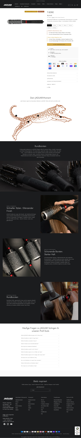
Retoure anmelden (70, 409)
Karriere (42, 407)
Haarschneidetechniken (58, 399)
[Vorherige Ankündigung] (3, 1)
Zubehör (17, 409)
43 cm (65, 25)
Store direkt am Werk (45, 405)
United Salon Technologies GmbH (19, 433)
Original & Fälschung (57, 407)
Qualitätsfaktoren (57, 403)
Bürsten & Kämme (19, 405)
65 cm (49, 27)
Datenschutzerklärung (39, 433)
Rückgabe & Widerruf (70, 403)
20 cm (49, 25)
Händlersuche (69, 399)
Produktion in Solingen (45, 403)
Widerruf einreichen (70, 407)
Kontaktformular (44, 411)
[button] (16, 4)
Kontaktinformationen (59, 433)
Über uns (42, 399)
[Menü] (79, 427)
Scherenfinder (56, 409)
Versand (53, 17)
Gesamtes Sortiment (19, 399)
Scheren (17, 401)
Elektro (17, 403)
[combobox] (69, 5)
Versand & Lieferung (70, 401)
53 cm (70, 25)
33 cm (60, 25)
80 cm (55, 27)
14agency (33, 433)
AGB (43, 433)
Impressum (52, 433)
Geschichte (43, 401)
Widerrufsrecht (48, 433)
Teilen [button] (49, 87)
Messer (17, 407)
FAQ (42, 413)
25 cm (55, 25)
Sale (29, 409)
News (42, 409)
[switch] (77, 433)
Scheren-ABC (56, 405)
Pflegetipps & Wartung (58, 401)
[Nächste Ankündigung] (78, 1)
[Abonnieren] (49, 390)
